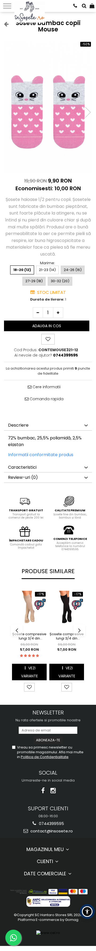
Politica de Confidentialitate (45, 756)
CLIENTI (45, 861)
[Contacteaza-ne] (75, 6)
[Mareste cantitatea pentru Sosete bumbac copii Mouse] (58, 312)
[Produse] (7, 6)
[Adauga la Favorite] (29, 687)
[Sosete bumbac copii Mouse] (48, 107)
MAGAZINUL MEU (45, 849)
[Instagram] (53, 790)
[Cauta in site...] (84, 6)
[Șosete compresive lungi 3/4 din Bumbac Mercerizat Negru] (66, 608)
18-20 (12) (22, 269)
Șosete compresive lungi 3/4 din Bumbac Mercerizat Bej (29, 636)
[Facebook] (43, 790)
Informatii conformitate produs (40, 455)
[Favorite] (48, 339)
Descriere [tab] (18, 425)
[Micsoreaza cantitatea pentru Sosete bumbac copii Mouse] (38, 312)
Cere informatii (46, 387)
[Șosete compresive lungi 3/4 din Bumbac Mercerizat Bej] (29, 608)
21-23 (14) (47, 269)
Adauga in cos (46, 326)
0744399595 (51, 823)
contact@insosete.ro (51, 831)
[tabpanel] (48, 107)
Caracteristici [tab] (22, 467)
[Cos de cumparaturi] (92, 6)
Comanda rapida (46, 399)
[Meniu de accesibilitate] (87, 911)
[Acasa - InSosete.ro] (31, 5)
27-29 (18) (34, 281)
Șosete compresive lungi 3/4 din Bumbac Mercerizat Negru (67, 636)
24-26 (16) (73, 269)
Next (87, 112)
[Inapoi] (4, 24)
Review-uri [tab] (23, 477)
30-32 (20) (60, 281)
